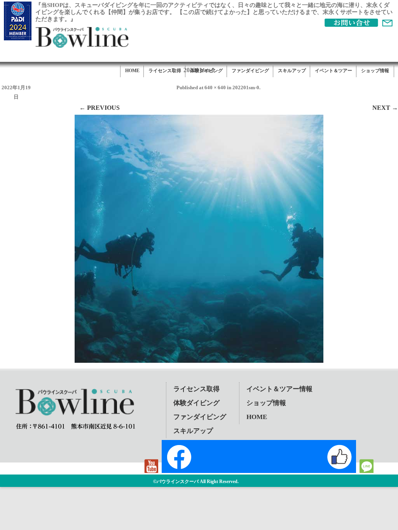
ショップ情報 (375, 70)
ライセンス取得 (164, 70)
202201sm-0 (245, 87)
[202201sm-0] (199, 238)
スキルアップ (292, 70)
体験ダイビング (206, 70)
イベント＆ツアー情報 (279, 389)
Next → (385, 107)
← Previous (99, 107)
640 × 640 (215, 87)
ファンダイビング (250, 70)
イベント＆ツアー (333, 70)
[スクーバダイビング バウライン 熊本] (81, 45)
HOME (132, 70)
